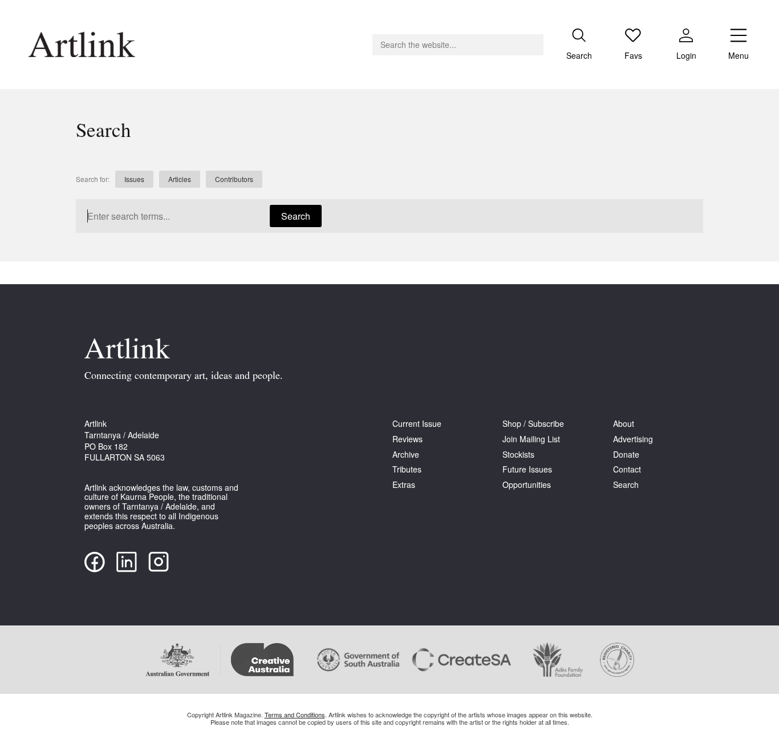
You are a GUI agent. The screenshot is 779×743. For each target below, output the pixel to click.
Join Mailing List (531, 439)
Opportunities (526, 484)
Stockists (518, 454)
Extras (403, 484)
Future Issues (527, 469)
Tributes (406, 469)
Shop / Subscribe (533, 423)
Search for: (92, 179)
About (623, 423)
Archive (405, 454)
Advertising (633, 439)
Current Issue (416, 423)
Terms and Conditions (295, 714)
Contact (627, 469)
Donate (626, 454)
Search (295, 216)
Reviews (407, 439)
